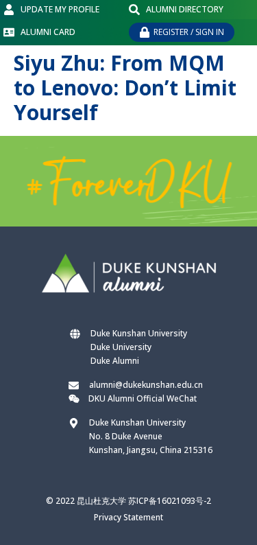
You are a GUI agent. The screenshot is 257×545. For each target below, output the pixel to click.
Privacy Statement (128, 517)
